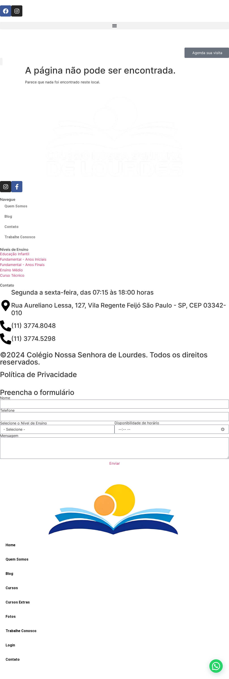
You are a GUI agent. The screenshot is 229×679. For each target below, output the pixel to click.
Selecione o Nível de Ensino (23, 423)
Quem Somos (15, 206)
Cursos (12, 588)
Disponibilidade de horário (136, 423)
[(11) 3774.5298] (5, 338)
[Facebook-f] (16, 186)
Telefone (7, 410)
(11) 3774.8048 (33, 325)
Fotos (11, 616)
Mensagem (9, 435)
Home (10, 545)
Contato (11, 227)
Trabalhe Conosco (19, 237)
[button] (114, 25)
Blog (8, 216)
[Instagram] (16, 11)
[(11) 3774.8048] (5, 325)
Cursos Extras (18, 602)
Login (10, 645)
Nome (5, 398)
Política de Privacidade (38, 374)
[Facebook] (5, 11)
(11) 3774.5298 (33, 338)
